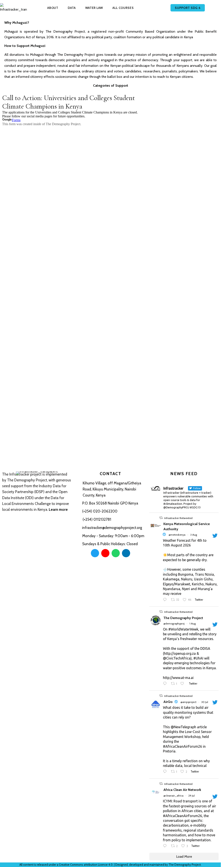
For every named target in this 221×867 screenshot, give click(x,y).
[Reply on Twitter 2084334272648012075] (166, 600)
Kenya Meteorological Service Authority (186, 526)
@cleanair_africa (173, 795)
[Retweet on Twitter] (161, 517)
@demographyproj (174, 623)
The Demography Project (183, 618)
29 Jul (191, 795)
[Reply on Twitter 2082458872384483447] (166, 846)
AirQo (168, 702)
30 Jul (204, 702)
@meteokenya (177, 534)
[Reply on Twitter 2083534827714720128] (166, 684)
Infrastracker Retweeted (178, 518)
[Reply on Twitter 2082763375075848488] (166, 772)
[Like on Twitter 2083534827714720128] (183, 684)
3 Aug (193, 534)
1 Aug (192, 623)
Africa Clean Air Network (182, 790)
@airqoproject (188, 702)
